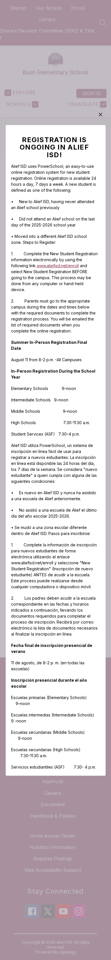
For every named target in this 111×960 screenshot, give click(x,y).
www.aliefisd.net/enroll (57, 265)
